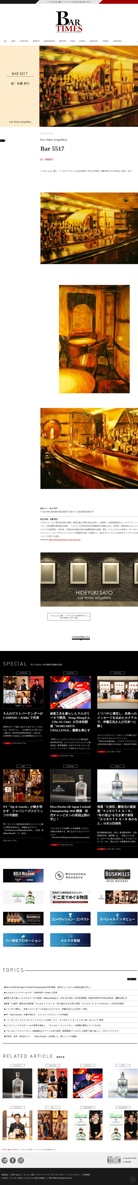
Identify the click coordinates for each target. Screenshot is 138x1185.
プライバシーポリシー (58, 1175)
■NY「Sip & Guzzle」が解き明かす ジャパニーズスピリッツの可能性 (36, 1014)
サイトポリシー (74, 1175)
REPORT (62, 41)
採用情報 (86, 1175)
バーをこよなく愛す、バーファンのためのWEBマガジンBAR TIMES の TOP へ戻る (69, 617)
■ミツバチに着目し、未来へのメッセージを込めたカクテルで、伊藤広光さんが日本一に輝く (46, 1009)
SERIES (106, 41)
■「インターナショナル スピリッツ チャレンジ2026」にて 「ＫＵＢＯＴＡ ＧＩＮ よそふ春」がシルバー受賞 (53, 1020)
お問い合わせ (16, 1175)
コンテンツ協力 (29, 1175)
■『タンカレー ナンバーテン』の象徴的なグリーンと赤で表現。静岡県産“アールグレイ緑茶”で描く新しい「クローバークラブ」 (62, 1031)
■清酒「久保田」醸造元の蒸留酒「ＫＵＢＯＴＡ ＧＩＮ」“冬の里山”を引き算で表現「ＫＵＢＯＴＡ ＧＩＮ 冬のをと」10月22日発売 (64, 1003)
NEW (73, 41)
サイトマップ (42, 1175)
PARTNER (117, 41)
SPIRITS (36, 41)
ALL (5, 41)
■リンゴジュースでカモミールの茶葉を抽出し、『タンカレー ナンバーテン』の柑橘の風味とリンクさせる (52, 1025)
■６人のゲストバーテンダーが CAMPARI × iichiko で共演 (30, 992)
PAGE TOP (132, 1179)
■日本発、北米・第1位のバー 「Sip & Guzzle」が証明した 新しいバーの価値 (40, 1036)
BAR (13, 41)
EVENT (82, 41)
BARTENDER (49, 41)
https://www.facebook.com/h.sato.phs (64, 539)
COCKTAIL (24, 41)
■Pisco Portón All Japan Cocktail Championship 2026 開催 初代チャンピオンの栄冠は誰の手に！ (48, 987)
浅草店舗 (127, 1162)
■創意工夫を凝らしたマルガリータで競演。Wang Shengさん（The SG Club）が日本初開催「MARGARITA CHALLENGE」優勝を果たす (65, 998)
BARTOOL (94, 41)
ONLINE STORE (130, 1158)
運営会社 (5, 1175)
